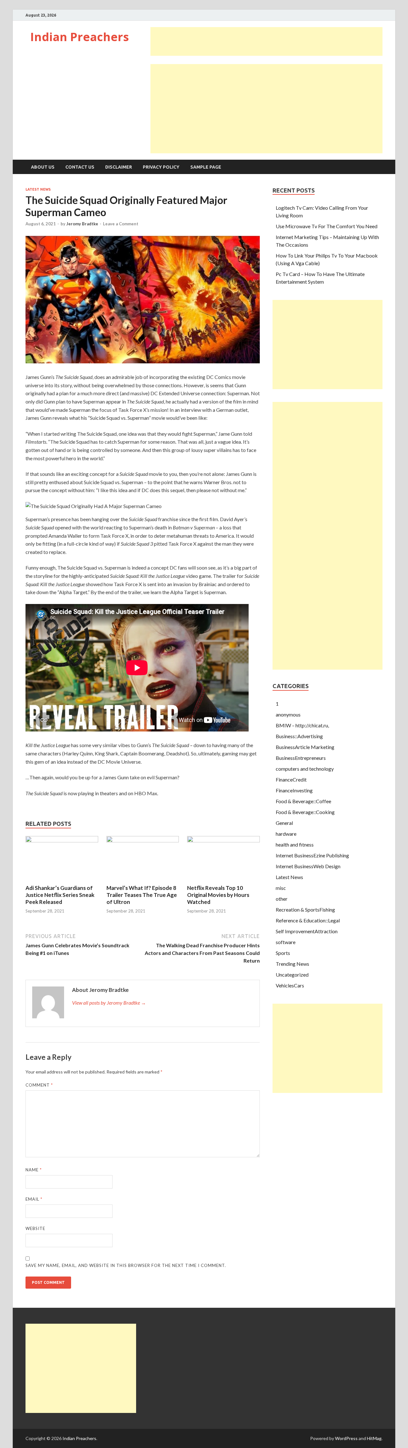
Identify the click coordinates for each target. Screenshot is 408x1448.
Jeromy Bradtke (82, 223)
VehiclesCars (290, 985)
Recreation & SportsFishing (305, 909)
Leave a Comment (120, 223)
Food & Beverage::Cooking (305, 812)
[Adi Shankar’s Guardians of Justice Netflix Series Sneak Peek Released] (62, 840)
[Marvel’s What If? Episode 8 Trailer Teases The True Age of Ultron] (142, 840)
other (282, 899)
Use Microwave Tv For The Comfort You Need (326, 226)
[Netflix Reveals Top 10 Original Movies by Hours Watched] (223, 840)
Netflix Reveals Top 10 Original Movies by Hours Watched (218, 894)
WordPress (346, 1438)
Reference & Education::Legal (308, 920)
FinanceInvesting (294, 790)
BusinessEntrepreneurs (301, 758)
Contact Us (79, 167)
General (284, 823)
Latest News (38, 189)
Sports (283, 953)
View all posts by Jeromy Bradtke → (109, 1003)
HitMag (374, 1438)
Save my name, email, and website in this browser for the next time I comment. (126, 1265)
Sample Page (205, 167)
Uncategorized (292, 974)
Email (34, 1199)
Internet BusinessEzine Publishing (312, 855)
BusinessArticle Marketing (305, 747)
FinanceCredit (291, 779)
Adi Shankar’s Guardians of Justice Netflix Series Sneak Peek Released (60, 894)
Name (34, 1169)
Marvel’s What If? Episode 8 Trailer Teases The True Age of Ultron (141, 894)
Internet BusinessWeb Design (308, 866)
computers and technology (305, 769)
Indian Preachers (79, 37)
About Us (43, 167)
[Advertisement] (266, 41)
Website (35, 1228)
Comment (39, 1085)
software (285, 942)
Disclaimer (118, 167)
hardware (286, 834)
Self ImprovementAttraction (307, 931)
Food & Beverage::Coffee (303, 801)
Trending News (292, 964)
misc (281, 888)
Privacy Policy (161, 167)
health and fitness (295, 844)
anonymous (288, 714)
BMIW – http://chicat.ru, (302, 725)
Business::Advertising (299, 736)
